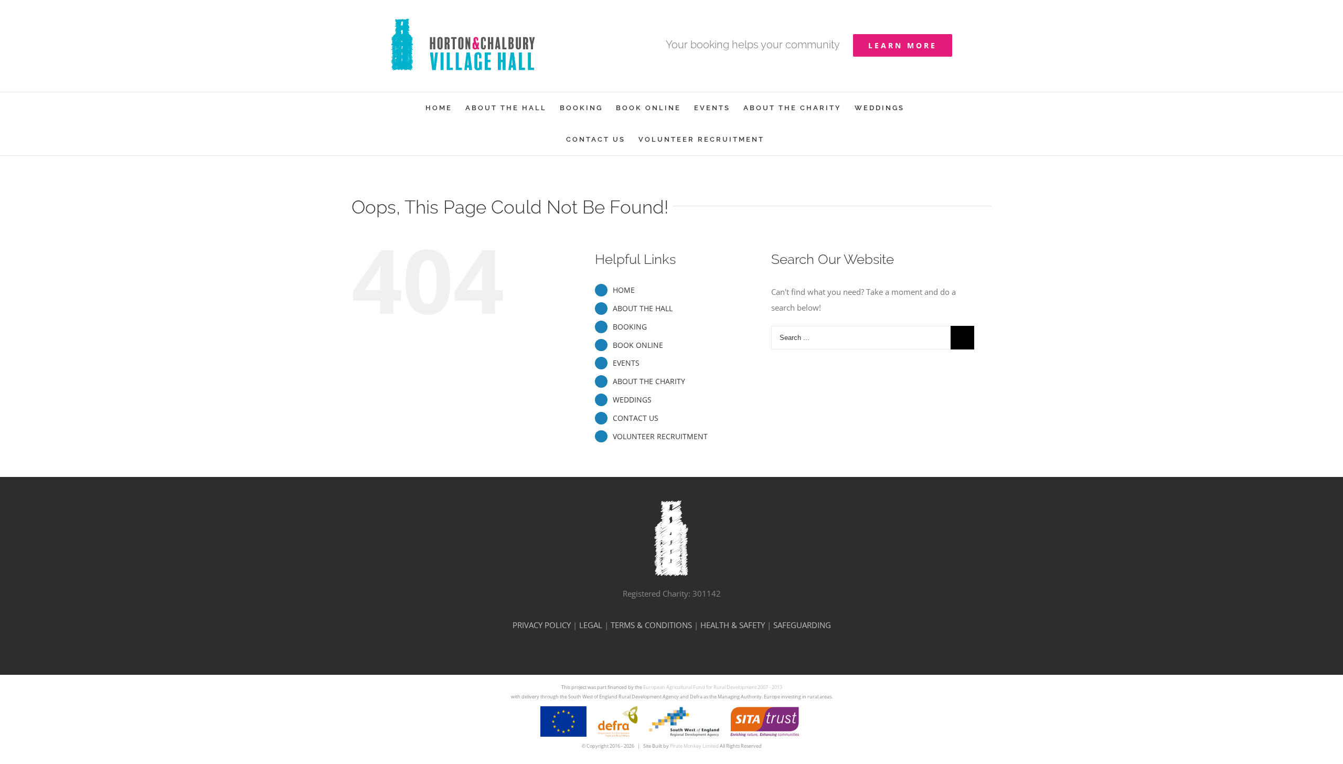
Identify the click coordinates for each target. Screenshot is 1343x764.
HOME (624, 290)
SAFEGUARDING (802, 625)
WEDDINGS (632, 400)
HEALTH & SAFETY (732, 625)
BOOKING (630, 327)
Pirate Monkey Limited (694, 745)
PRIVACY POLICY (542, 625)
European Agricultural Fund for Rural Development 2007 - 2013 (712, 687)
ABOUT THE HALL (643, 308)
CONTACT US (635, 418)
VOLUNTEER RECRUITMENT (660, 436)
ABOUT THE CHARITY (649, 381)
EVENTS (626, 363)
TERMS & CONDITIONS (651, 625)
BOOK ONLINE (638, 345)
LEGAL (590, 625)
